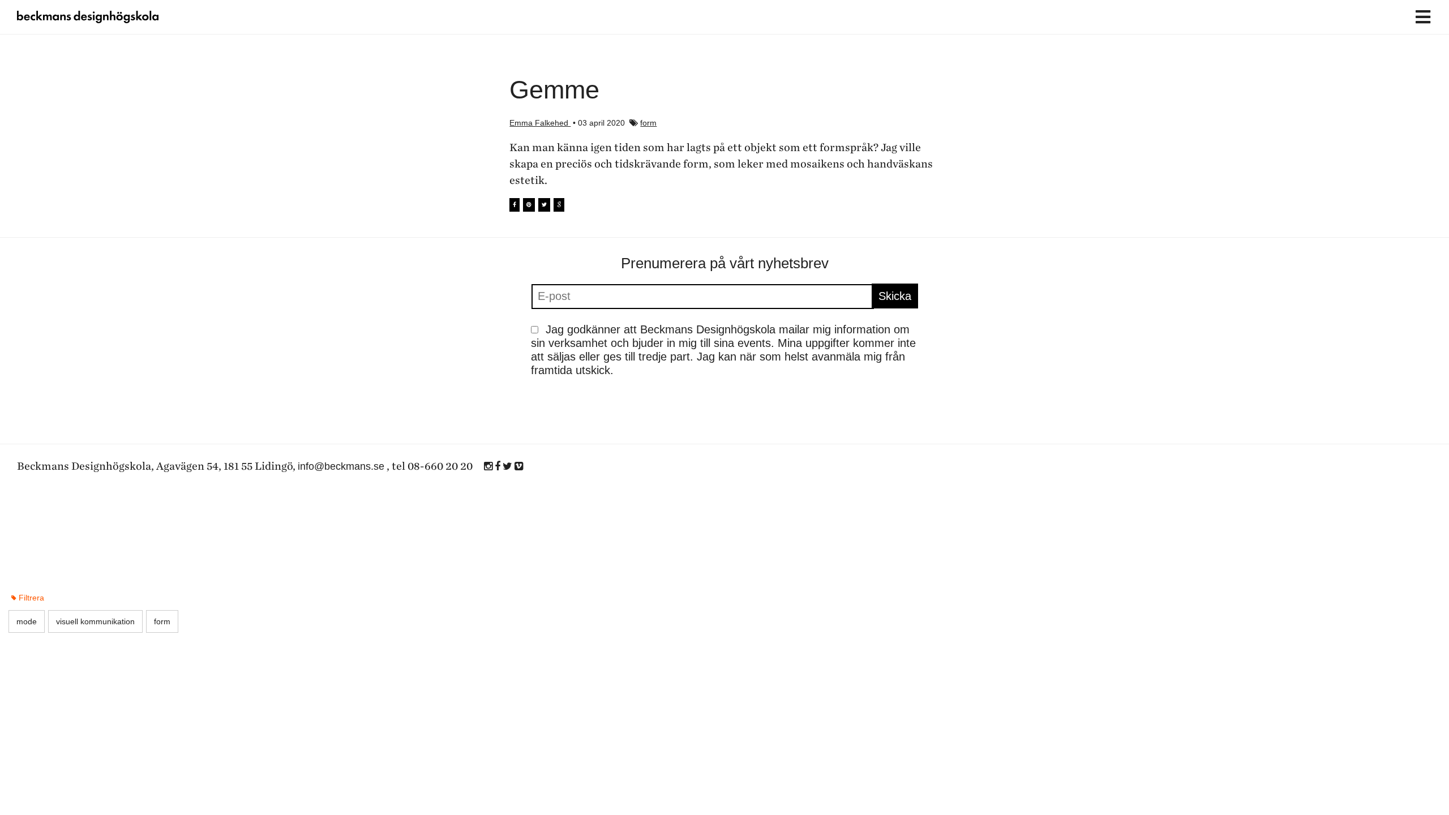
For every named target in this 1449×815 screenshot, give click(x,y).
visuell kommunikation (95, 621)
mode (26, 621)
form (648, 122)
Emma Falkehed (540, 122)
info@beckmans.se (341, 466)
